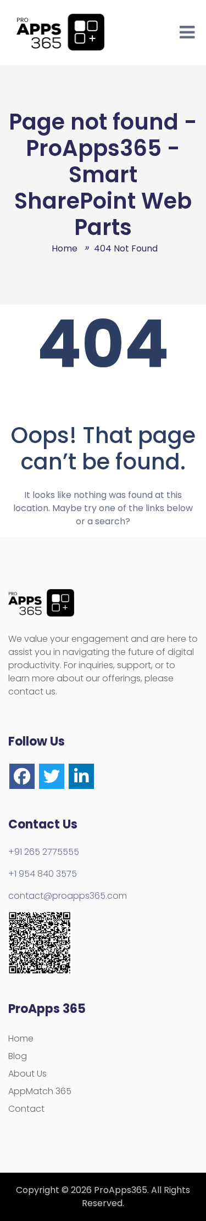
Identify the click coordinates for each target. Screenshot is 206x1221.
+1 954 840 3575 (42, 873)
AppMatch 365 (39, 1091)
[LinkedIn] (81, 776)
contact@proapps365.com (67, 895)
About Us (27, 1073)
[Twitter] (51, 776)
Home (21, 1038)
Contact (26, 1108)
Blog (17, 1056)
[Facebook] (22, 776)
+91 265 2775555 (43, 851)
